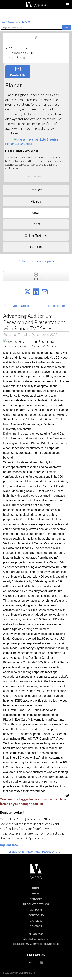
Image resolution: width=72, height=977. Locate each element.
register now (9, 845)
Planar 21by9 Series (18, 143)
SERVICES (36, 899)
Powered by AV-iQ (51, 852)
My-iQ (27, 22)
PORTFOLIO (36, 915)
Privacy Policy (33, 852)
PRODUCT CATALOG (36, 904)
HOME (36, 888)
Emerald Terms (16, 852)
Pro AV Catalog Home (11, 22)
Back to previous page (37, 261)
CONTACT (36, 926)
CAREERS (36, 920)
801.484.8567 (36, 934)
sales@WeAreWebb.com (36, 939)
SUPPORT (36, 909)
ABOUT (36, 893)
